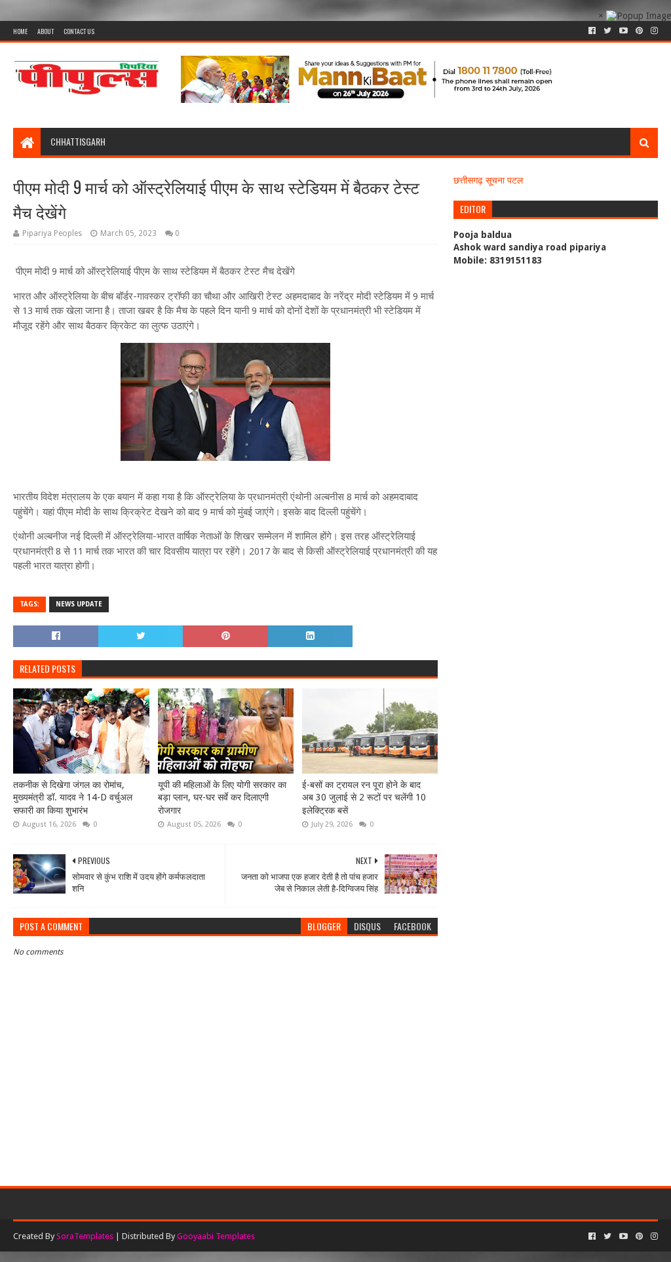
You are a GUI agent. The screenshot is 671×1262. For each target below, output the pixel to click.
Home (20, 31)
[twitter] (607, 31)
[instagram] (653, 31)
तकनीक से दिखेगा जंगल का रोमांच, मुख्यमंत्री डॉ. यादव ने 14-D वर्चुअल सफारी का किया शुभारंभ (72, 797)
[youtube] (623, 31)
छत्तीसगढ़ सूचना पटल (488, 180)
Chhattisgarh (77, 141)
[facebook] (592, 31)
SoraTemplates (84, 1236)
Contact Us (79, 31)
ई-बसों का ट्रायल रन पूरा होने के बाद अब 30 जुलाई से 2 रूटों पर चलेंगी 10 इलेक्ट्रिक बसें (364, 797)
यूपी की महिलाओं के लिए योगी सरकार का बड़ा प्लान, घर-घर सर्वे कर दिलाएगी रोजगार (222, 797)
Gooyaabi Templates (216, 1236)
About (45, 31)
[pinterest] (639, 31)
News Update (79, 604)
